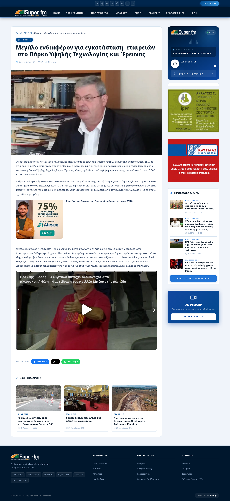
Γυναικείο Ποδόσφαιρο (148, 479)
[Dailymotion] (122, 3)
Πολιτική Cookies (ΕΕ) (192, 479)
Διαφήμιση (187, 473)
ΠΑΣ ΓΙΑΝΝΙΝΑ (75, 13)
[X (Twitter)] (112, 3)
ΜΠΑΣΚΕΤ (121, 13)
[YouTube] (107, 3)
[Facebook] (97, 3)
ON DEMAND (210, 3)
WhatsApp (72, 361)
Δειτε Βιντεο (191, 316)
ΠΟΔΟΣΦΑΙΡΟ (99, 13)
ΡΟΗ (194, 13)
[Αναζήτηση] (127, 3)
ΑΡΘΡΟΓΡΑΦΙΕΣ (175, 13)
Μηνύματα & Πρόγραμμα (190, 73)
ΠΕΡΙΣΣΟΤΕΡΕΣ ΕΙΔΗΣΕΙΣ (191, 278)
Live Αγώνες (98, 479)
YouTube (48, 475)
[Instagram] (102, 3)
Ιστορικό (186, 468)
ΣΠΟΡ (138, 13)
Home (56, 13)
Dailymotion (20, 480)
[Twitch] (117, 3)
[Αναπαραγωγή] (175, 64)
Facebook (42, 361)
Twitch (79, 475)
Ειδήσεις (97, 468)
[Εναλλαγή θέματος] (133, 3)
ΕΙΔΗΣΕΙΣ (154, 13)
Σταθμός (186, 463)
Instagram (33, 475)
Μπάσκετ (97, 473)
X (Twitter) (64, 475)
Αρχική (19, 33)
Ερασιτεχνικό (144, 473)
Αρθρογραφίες (144, 468)
